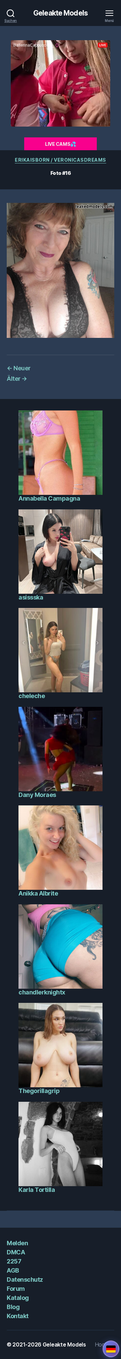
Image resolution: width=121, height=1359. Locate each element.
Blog (13, 1306)
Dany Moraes (37, 794)
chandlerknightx (41, 992)
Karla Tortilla (36, 1189)
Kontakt (18, 1316)
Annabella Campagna (49, 498)
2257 (14, 1261)
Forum (16, 1288)
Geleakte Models (60, 13)
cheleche (31, 695)
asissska (30, 597)
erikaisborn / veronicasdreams (60, 160)
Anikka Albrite (38, 893)
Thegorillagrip (38, 1090)
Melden (17, 1243)
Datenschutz (25, 1279)
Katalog (18, 1297)
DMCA (16, 1252)
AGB (13, 1270)
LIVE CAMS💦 (60, 144)
